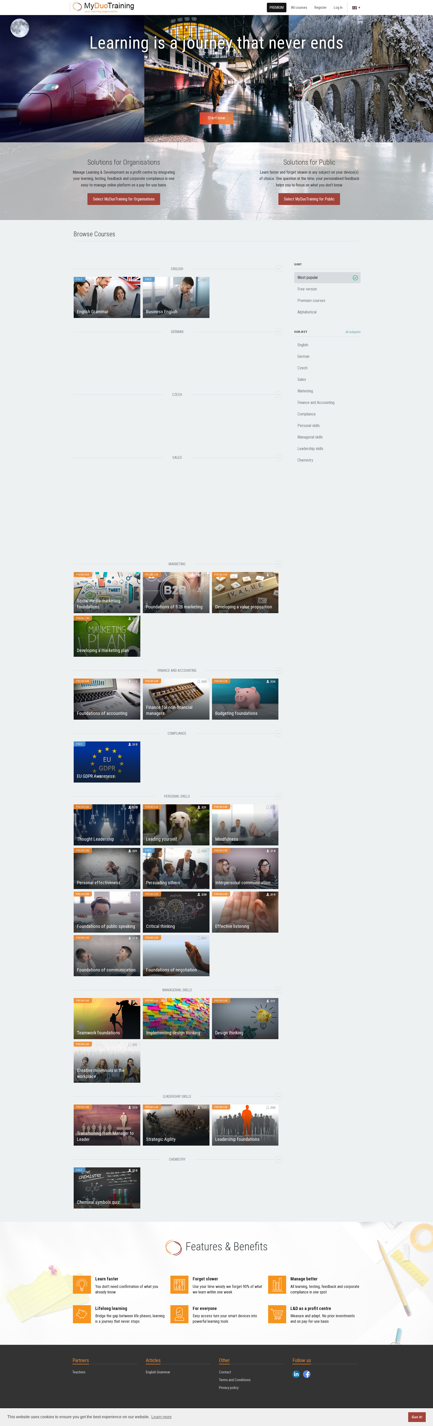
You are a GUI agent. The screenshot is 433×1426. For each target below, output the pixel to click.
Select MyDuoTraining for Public (309, 199)
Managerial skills (310, 437)
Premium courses (311, 300)
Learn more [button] (161, 1417)
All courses (299, 7)
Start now (216, 118)
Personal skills (308, 425)
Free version (307, 289)
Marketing (305, 391)
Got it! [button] (417, 1417)
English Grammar (158, 1372)
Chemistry (305, 460)
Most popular (307, 277)
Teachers (78, 1372)
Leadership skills (310, 448)
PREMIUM (277, 7)
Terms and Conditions (235, 1380)
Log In (338, 7)
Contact (225, 1372)
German (303, 356)
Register (320, 7)
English (302, 345)
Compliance (306, 414)
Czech (302, 368)
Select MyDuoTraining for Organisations (124, 199)
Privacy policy (229, 1387)
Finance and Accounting (316, 402)
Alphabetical (306, 312)
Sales (301, 379)
